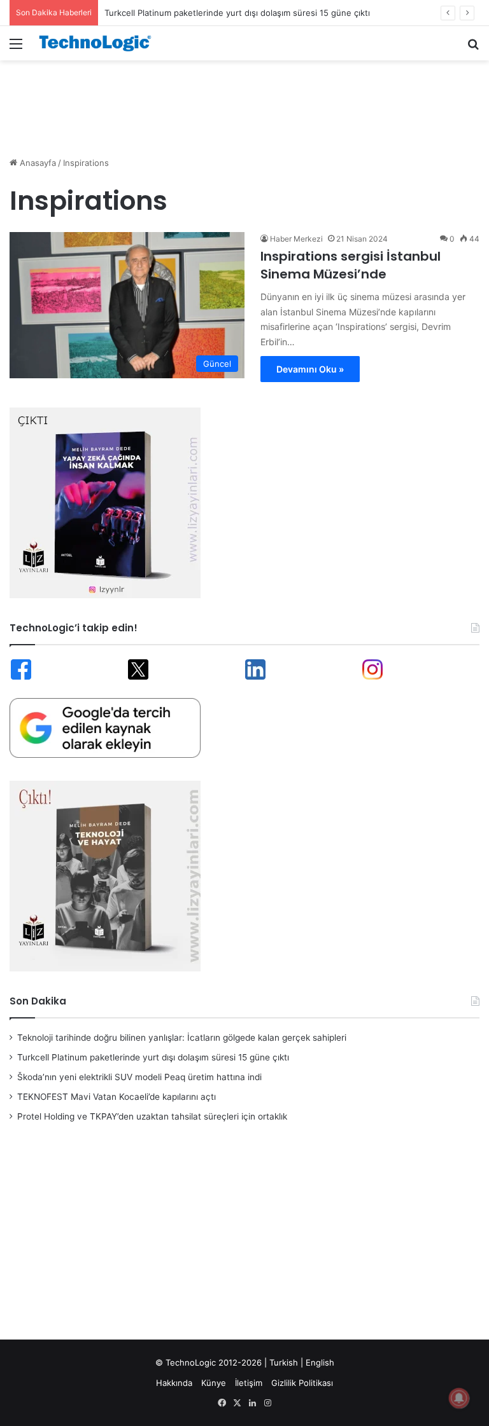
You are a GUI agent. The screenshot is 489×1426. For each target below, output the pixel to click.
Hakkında (174, 1383)
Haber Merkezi (296, 238)
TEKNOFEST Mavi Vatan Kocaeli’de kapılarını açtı (116, 1097)
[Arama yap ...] (473, 48)
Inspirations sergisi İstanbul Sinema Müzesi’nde (350, 265)
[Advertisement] (244, 101)
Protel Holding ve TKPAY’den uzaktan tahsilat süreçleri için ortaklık (152, 1116)
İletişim (248, 1383)
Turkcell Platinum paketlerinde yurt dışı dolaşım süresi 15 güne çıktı (153, 1057)
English (320, 1362)
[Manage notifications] (459, 1398)
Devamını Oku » (310, 369)
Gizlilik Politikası (302, 1383)
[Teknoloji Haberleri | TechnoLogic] (99, 43)
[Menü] (16, 48)
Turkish (283, 1362)
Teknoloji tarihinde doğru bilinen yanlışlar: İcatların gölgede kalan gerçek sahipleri (181, 1037)
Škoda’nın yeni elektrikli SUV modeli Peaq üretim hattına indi (139, 1077)
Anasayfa (36, 163)
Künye (213, 1383)
